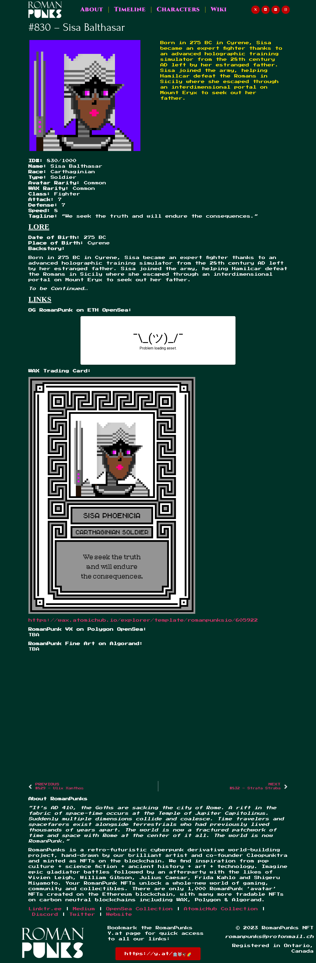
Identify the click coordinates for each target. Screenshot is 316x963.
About (91, 9)
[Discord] (265, 10)
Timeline (130, 9)
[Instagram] (286, 10)
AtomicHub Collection (221, 909)
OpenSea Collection (139, 909)
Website (119, 914)
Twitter (82, 914)
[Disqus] (158, 717)
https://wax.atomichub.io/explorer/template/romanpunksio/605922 (143, 620)
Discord (45, 914)
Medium (84, 909)
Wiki (219, 9)
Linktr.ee (45, 909)
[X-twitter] (255, 10)
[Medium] (275, 10)
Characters (178, 9)
